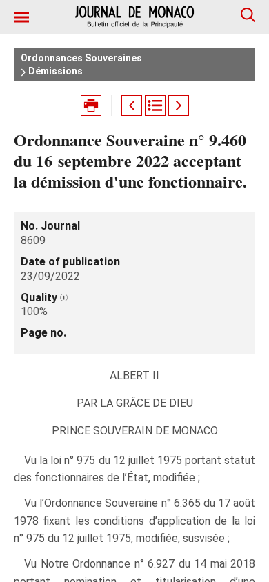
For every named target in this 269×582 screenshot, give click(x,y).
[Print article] (91, 105)
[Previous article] (131, 105)
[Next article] (178, 105)
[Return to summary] (155, 105)
